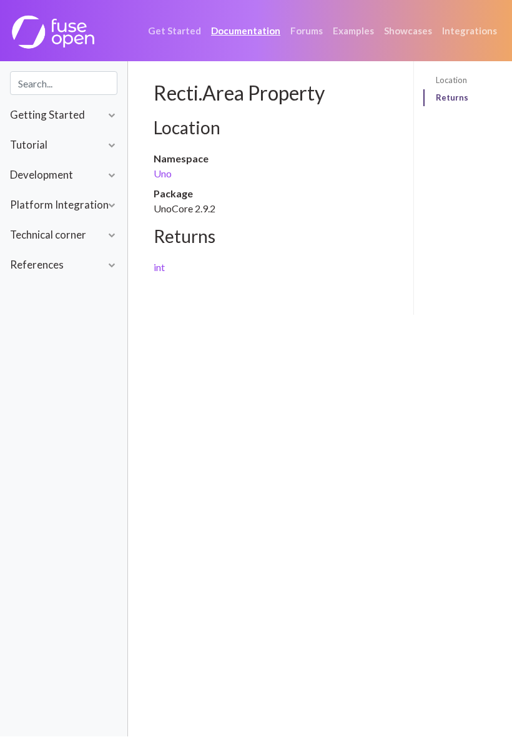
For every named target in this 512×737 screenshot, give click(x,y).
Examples (353, 30)
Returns (452, 97)
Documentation (245, 30)
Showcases (408, 30)
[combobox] (63, 83)
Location (451, 80)
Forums (306, 30)
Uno (163, 173)
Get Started (174, 30)
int (159, 267)
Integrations (469, 30)
